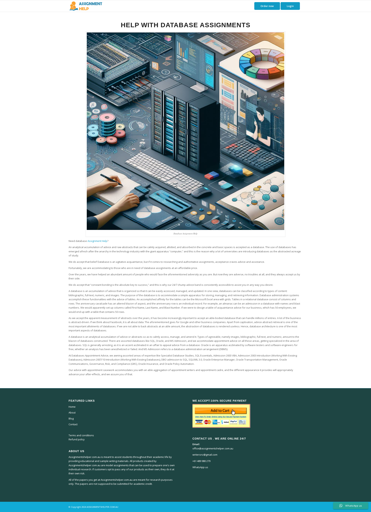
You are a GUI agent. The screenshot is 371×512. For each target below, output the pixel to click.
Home (72, 406)
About (72, 412)
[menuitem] (267, 6)
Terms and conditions (81, 435)
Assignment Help (97, 241)
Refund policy (77, 439)
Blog (71, 418)
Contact (73, 424)
